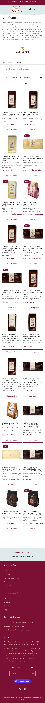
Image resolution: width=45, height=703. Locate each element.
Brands (9, 62)
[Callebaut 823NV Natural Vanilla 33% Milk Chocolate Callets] (33, 278)
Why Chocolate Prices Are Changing (16, 630)
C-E (13, 62)
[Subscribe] (33, 673)
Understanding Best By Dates (14, 626)
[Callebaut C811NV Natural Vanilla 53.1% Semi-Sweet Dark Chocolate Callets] (12, 322)
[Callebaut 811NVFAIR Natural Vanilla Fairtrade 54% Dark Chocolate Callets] (12, 100)
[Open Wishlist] (34, 9)
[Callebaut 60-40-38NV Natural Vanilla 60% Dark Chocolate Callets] (33, 322)
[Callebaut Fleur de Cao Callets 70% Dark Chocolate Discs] (12, 499)
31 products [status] (28, 84)
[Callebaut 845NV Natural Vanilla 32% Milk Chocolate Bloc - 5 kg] (12, 278)
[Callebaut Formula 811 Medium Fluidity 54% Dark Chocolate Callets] (33, 100)
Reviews (7, 606)
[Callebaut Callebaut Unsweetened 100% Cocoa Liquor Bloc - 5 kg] (12, 454)
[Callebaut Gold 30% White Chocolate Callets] (12, 410)
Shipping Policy (9, 574)
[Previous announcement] (4, 2)
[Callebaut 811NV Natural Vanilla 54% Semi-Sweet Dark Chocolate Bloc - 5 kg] (33, 454)
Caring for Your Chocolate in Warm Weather (19, 622)
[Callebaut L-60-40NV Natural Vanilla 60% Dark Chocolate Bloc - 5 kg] (33, 410)
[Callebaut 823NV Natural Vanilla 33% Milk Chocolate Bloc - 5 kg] (33, 234)
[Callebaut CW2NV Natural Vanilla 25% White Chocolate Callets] (12, 189)
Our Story (7, 598)
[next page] (27, 539)
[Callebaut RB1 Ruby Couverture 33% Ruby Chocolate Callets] (33, 189)
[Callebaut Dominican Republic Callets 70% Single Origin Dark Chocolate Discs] (33, 499)
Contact (7, 570)
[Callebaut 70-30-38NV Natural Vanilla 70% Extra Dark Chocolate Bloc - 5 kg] (33, 366)
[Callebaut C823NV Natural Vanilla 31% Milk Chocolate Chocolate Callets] (12, 234)
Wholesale (7, 602)
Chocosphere (11, 697)
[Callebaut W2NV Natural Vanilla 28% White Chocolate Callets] (12, 144)
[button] (4, 9)
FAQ (5, 610)
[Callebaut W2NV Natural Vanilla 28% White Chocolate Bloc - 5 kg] (33, 144)
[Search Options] (39, 69)
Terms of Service (10, 582)
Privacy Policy (9, 586)
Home (3, 62)
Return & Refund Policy (12, 578)
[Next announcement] (41, 2)
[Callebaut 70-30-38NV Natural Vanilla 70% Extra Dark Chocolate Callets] (12, 366)
